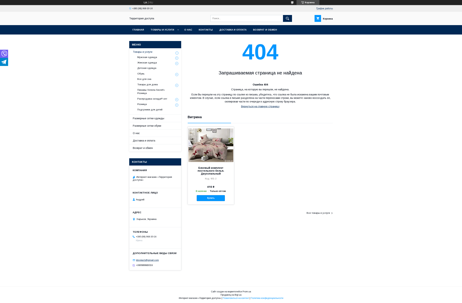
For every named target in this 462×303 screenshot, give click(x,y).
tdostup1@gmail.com (147, 260)
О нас (188, 29)
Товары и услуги (162, 29)
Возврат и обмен (265, 29)
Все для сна (144, 79)
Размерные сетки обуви (147, 125)
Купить (211, 198)
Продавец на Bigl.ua (231, 295)
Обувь (141, 73)
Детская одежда (146, 68)
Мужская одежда (147, 57)
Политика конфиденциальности (267, 298)
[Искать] (287, 18)
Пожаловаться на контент (236, 298)
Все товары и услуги (318, 213)
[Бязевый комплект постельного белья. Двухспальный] (211, 145)
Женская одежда (147, 62)
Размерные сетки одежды (148, 118)
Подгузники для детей (149, 109)
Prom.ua (247, 291)
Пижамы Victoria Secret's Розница (151, 91)
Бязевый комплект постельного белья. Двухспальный (211, 170)
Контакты (206, 29)
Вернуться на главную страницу (260, 106)
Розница (142, 104)
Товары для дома (147, 84)
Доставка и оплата (233, 29)
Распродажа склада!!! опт (152, 98)
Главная (138, 29)
